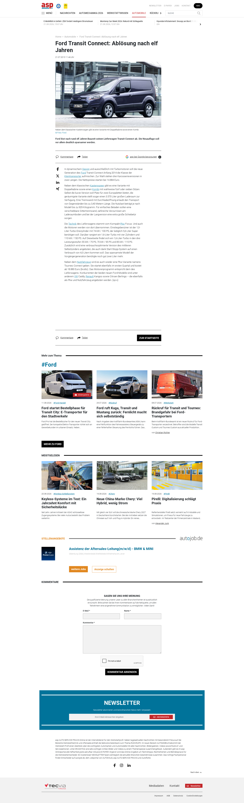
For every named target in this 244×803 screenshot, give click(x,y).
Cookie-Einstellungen (194, 796)
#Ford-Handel (60, 403)
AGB (168, 796)
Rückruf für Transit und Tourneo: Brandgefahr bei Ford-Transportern (176, 412)
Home (58, 36)
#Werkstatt (169, 403)
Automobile (139, 13)
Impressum (158, 796)
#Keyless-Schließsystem (64, 494)
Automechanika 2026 (91, 13)
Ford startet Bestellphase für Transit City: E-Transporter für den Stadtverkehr (64, 412)
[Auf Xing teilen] (57, 189)
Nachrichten (67, 13)
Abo (198, 6)
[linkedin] (129, 765)
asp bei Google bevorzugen (143, 156)
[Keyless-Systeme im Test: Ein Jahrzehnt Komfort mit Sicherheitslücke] (67, 475)
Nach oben (194, 772)
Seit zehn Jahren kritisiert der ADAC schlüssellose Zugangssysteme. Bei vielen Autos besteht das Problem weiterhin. (66, 515)
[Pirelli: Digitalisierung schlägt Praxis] (177, 475)
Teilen (85, 156)
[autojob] (191, 538)
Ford (83, 172)
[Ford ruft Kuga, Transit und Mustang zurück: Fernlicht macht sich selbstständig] (122, 384)
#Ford (49, 364)
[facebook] (115, 765)
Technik (72, 223)
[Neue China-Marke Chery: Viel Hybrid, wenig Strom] (122, 475)
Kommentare (66, 156)
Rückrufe (155, 13)
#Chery (112, 494)
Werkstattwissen (117, 13)
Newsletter (155, 6)
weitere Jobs (78, 569)
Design (86, 169)
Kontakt (186, 6)
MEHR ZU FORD (53, 444)
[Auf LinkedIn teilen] (57, 182)
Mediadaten (156, 785)
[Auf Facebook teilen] (58, 169)
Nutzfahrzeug (84, 262)
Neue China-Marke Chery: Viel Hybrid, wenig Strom (119, 501)
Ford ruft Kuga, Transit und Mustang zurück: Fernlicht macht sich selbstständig (122, 412)
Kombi (95, 189)
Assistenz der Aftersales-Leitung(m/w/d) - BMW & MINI (111, 549)
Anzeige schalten (104, 569)
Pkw (122, 223)
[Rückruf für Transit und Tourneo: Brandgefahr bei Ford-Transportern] (177, 384)
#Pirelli (167, 494)
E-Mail (86, 611)
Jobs (176, 6)
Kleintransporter (72, 176)
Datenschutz (178, 796)
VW (76, 276)
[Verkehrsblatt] (64, 5)
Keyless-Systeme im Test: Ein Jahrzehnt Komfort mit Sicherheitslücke (64, 503)
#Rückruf (113, 403)
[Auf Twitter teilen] (57, 176)
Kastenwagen (97, 185)
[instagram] (121, 765)
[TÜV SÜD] (58, 5)
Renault (90, 276)
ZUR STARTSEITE (149, 338)
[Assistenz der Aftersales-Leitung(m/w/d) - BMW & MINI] (48, 553)
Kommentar (88, 623)
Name (126, 611)
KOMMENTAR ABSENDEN (122, 671)
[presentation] (200, 24)
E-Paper (168, 6)
